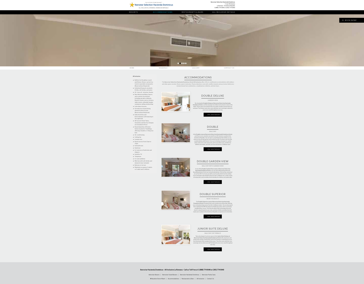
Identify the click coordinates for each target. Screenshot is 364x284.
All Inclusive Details (223, 12)
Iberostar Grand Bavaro (169, 274)
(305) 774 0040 (230, 7)
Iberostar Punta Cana (208, 274)
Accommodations (163, 12)
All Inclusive (200, 278)
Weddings (163, 68)
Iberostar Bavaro (154, 274)
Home (132, 68)
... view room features (213, 114)
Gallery (196, 68)
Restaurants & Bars (192, 12)
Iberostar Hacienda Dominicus (189, 274)
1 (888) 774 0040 (219, 7)
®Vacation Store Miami (157, 278)
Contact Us (229, 68)
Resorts (133, 12)
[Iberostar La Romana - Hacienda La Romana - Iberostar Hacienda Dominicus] (151, 5)
